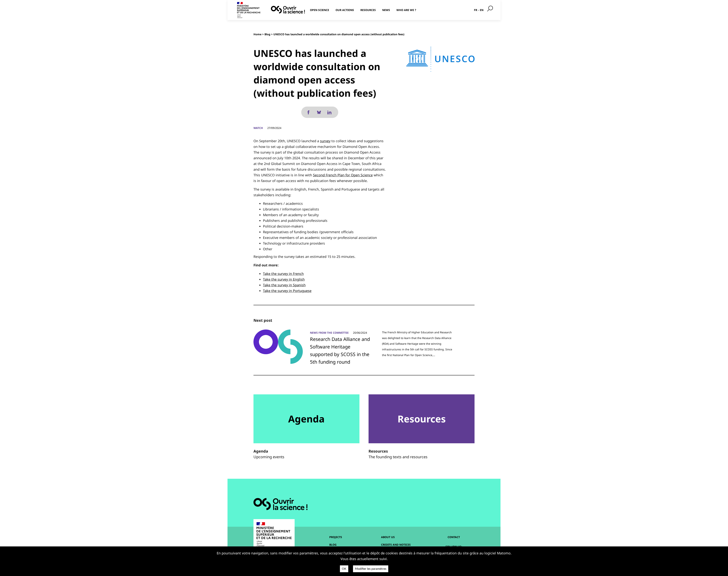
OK (344, 568)
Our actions (345, 10)
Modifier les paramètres (370, 568)
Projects (335, 537)
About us (388, 537)
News (386, 10)
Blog (267, 34)
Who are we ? (406, 10)
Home (257, 34)
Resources (368, 10)
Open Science (319, 10)
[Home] (288, 9)
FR (475, 10)
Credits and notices (396, 544)
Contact (454, 537)
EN (481, 10)
